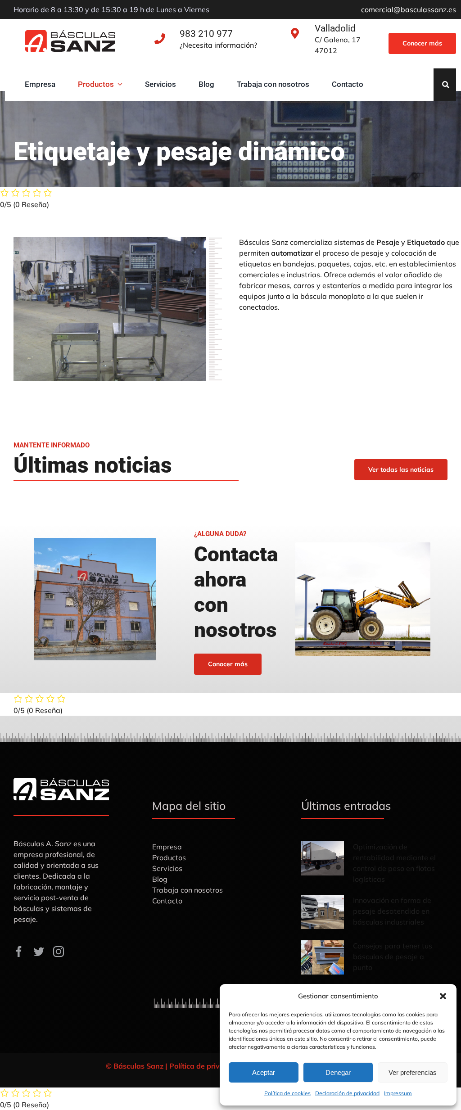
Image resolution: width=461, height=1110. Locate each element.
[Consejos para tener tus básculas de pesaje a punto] (322, 957)
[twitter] (38, 951)
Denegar (338, 1072)
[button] (442, 996)
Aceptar (263, 1072)
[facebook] (19, 951)
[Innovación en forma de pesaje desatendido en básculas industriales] (322, 912)
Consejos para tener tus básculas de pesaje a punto (392, 956)
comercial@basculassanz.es (408, 9)
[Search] (445, 84)
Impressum (398, 1093)
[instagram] (58, 951)
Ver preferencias (413, 1072)
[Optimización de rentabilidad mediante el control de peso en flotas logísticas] (322, 858)
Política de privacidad (206, 1065)
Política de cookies (287, 1093)
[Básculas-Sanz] (70, 33)
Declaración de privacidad (347, 1093)
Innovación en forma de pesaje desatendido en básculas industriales (392, 911)
